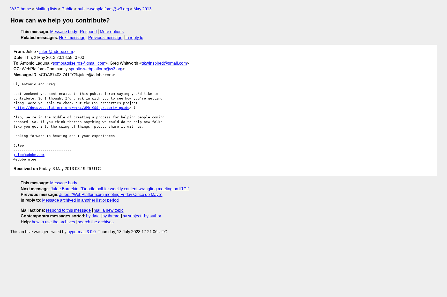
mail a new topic (108, 210)
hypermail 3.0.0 (82, 232)
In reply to (134, 37)
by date (93, 216)
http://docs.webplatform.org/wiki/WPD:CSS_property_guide (72, 108)
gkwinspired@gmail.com (164, 63)
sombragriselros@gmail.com (79, 63)
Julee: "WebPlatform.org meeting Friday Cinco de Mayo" (110, 194)
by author (152, 216)
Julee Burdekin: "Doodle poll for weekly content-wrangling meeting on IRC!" (120, 189)
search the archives (96, 222)
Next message (72, 37)
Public (67, 9)
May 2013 (142, 9)
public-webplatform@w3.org (103, 9)
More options (112, 31)
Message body (63, 31)
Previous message (105, 37)
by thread (111, 216)
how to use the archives (53, 222)
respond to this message (68, 210)
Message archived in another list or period (80, 200)
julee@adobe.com (56, 51)
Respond (88, 31)
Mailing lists (46, 9)
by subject (132, 216)
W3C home (20, 9)
